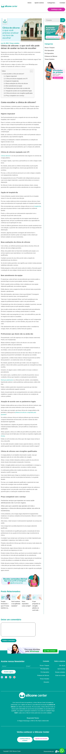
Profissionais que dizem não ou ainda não (18, 88)
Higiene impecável (11, 76)
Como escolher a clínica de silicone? (13, 73)
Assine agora (8, 672)
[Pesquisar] (62, 20)
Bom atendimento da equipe (14, 86)
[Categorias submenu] (55, 2)
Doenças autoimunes (7, 380)
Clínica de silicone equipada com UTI (16, 78)
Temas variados (14, 43)
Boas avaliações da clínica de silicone (17, 83)
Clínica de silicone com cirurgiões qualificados (19, 93)
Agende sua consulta (41, 738)
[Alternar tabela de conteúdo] (31, 71)
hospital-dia (37, 206)
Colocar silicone (5, 155)
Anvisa (3, 436)
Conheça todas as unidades (25, 739)
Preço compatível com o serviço (15, 95)
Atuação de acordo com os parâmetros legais (19, 90)
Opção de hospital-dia (12, 81)
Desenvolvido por (49, 751)
